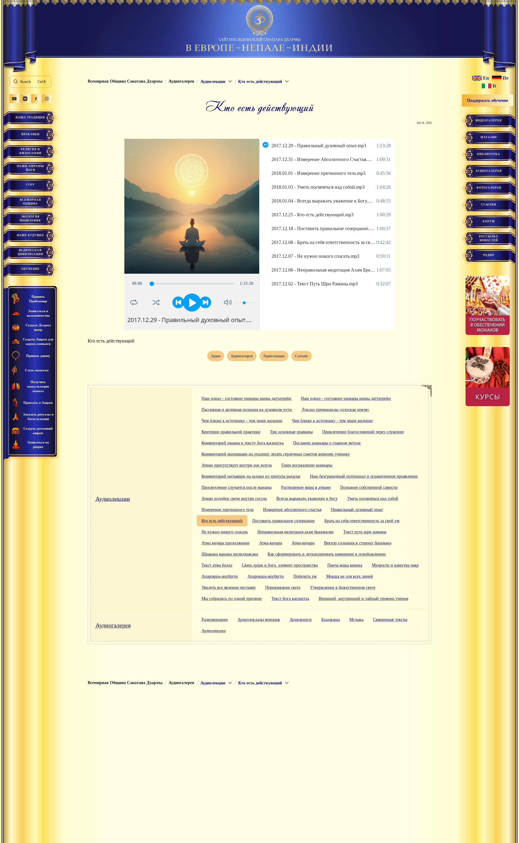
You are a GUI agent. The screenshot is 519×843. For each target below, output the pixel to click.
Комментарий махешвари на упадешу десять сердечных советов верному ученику (276, 454)
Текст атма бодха (217, 565)
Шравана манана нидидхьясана (230, 554)
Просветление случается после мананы (237, 487)
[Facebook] (36, 98)
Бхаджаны (330, 619)
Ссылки (488, 204)
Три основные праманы (291, 432)
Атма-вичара (270, 543)
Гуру (30, 184)
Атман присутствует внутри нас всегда (237, 465)
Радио (488, 255)
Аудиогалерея (113, 625)
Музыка (356, 619)
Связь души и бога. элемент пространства (280, 565)
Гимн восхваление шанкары (306, 465)
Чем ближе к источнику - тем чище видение (242, 420)
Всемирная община (30, 201)
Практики (30, 134)
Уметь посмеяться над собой (372, 498)
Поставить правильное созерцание (283, 521)
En (486, 78)
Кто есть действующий (222, 521)
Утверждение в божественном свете (342, 587)
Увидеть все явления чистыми (229, 587)
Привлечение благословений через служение (363, 432)
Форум (488, 221)
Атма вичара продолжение (226, 543)
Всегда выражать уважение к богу (307, 498)
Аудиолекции (113, 498)
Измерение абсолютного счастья (292, 509)
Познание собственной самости (369, 487)
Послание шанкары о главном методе (327, 443)
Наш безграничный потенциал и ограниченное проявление (364, 476)
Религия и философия (30, 151)
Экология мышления (30, 218)
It (494, 86)
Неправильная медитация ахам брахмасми (295, 532)
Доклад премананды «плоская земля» (335, 409)
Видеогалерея (488, 120)
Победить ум (305, 576)
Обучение (30, 268)
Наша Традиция (30, 117)
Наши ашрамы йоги (30, 168)
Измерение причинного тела (227, 509)
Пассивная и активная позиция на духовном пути (247, 409)
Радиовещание (215, 619)
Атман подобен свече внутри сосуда (234, 498)
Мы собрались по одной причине (232, 598)
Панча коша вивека (344, 565)
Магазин (489, 137)
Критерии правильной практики (231, 432)
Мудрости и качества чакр (395, 565)
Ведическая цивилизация (30, 252)
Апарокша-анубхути (220, 576)
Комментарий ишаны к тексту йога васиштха (243, 443)
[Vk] (25, 98)
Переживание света (282, 587)
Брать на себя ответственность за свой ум (361, 521)
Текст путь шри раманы (364, 532)
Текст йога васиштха (290, 598)
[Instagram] (46, 98)
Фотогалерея (488, 187)
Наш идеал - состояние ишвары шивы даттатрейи (246, 398)
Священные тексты (390, 619)
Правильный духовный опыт (357, 509)
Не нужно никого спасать (225, 532)
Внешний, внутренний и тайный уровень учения (363, 598)
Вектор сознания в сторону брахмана (357, 543)
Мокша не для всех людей (349, 576)
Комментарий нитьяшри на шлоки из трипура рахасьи (251, 476)
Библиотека (488, 154)
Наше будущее (30, 235)
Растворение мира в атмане (306, 487)
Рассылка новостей (488, 238)
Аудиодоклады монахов (259, 619)
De (505, 78)
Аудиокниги (301, 619)
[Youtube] (14, 98)
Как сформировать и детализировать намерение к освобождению (327, 554)
